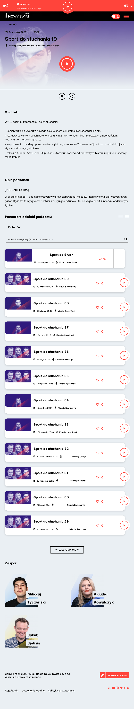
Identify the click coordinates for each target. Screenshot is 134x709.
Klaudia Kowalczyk (36, 45)
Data (11, 226)
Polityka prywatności (61, 690)
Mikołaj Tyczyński (17, 45)
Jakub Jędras (52, 45)
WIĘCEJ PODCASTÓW (67, 549)
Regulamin (11, 690)
